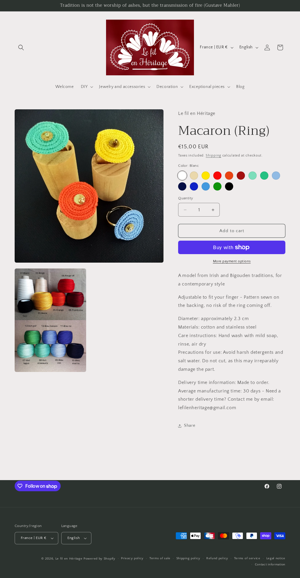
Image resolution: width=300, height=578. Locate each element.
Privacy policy (132, 558)
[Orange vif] (229, 175)
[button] (21, 47)
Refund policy (217, 558)
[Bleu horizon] (206, 186)
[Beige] (194, 175)
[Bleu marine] (182, 186)
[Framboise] (241, 175)
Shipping (213, 155)
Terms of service (247, 558)
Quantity (185, 198)
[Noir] (229, 186)
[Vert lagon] (252, 175)
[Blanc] (182, 175)
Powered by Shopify (99, 558)
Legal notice (275, 558)
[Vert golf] (217, 186)
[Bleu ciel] (276, 175)
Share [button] (189, 425)
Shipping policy (188, 558)
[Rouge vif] (217, 175)
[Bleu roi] (194, 186)
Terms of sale (160, 558)
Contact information (270, 564)
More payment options (232, 261)
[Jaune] (206, 175)
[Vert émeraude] (264, 175)
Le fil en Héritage (69, 558)
